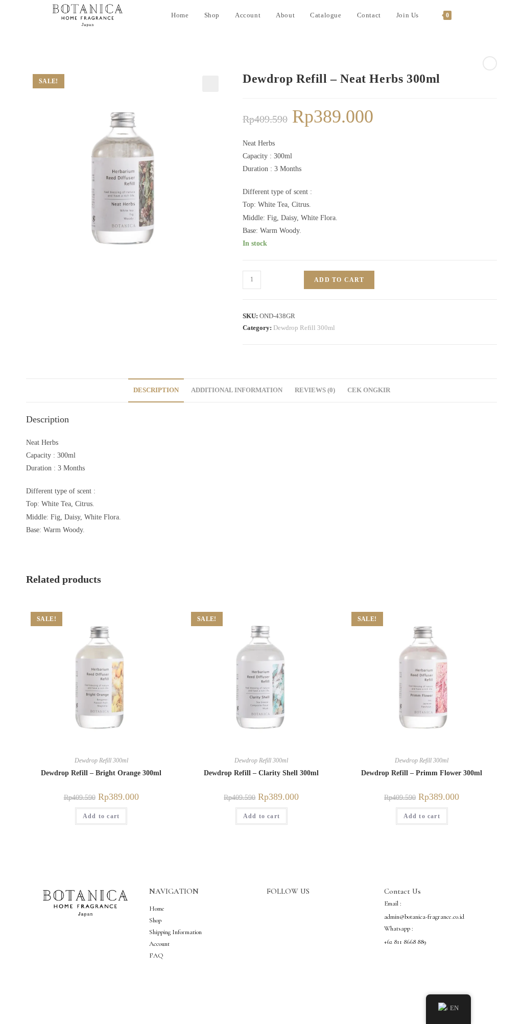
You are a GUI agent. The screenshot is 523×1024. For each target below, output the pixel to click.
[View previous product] (490, 63)
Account (159, 944)
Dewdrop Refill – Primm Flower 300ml (421, 773)
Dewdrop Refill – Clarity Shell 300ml (261, 773)
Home (156, 908)
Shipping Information (175, 932)
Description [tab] (156, 390)
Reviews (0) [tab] (315, 390)
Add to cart (339, 279)
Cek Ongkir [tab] (368, 390)
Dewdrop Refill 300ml (304, 327)
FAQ (156, 955)
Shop (155, 920)
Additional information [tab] (236, 390)
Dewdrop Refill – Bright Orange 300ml (101, 773)
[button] (210, 84)
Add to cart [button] (101, 816)
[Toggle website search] (469, 15)
